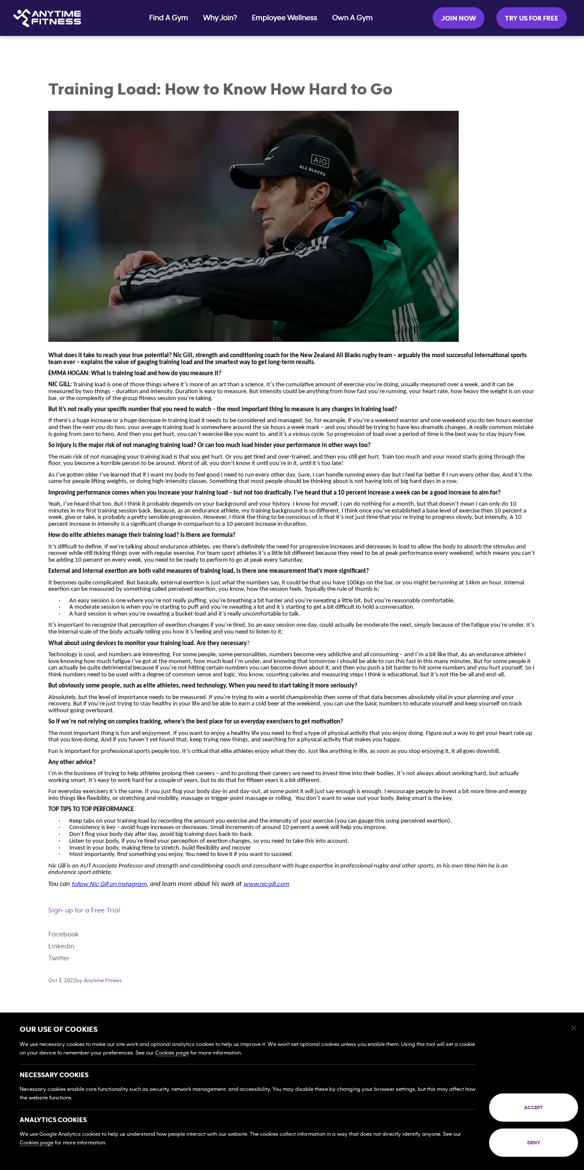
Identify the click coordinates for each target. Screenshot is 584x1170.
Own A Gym (352, 18)
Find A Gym (168, 18)
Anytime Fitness (103, 980)
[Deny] (573, 1028)
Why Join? (220, 18)
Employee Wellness (284, 18)
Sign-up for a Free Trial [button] (84, 910)
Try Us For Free (531, 18)
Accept (533, 1107)
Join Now (458, 18)
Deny (533, 1142)
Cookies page (172, 1053)
